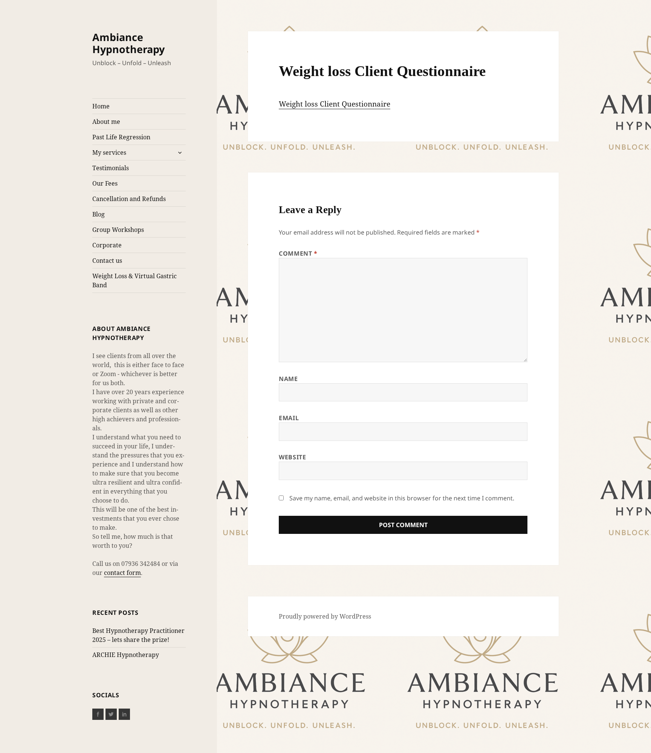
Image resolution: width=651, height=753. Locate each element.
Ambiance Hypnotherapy (128, 43)
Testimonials (110, 168)
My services (109, 152)
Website (292, 457)
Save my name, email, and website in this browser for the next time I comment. (401, 498)
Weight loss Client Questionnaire (334, 104)
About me (106, 121)
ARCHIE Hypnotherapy (125, 655)
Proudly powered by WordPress (325, 616)
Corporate (107, 245)
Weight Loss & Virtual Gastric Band (134, 280)
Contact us (107, 260)
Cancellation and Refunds (129, 199)
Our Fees (105, 183)
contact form (122, 573)
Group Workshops (118, 230)
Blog (98, 214)
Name (288, 379)
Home (101, 106)
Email (289, 418)
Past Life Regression (121, 137)
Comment (298, 253)
